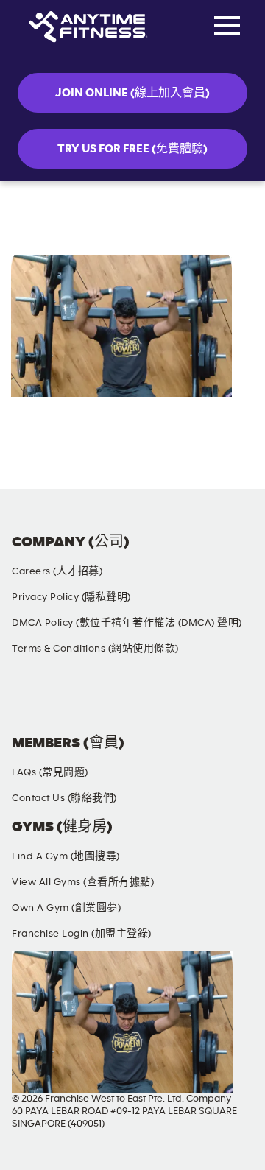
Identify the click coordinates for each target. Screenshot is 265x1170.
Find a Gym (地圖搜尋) (66, 856)
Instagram (95, 700)
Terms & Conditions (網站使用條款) (95, 649)
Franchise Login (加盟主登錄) (82, 933)
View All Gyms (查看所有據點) (83, 882)
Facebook (26, 700)
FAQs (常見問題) (50, 772)
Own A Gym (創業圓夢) (66, 908)
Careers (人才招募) (57, 571)
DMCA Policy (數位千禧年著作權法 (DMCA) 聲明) (127, 623)
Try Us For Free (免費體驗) (132, 149)
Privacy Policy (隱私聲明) (71, 597)
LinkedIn (233, 700)
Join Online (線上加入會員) (132, 93)
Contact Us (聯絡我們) (64, 798)
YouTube (164, 700)
